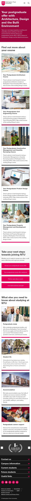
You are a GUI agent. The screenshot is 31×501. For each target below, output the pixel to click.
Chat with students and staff (15, 285)
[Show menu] (24, 3)
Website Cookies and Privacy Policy (10, 494)
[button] (2, 448)
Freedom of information (7, 490)
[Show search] (28, 3)
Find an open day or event (15, 279)
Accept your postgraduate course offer (15, 265)
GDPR (18, 490)
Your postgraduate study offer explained (15, 272)
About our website (6, 488)
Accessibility (17, 488)
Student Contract (5, 492)
